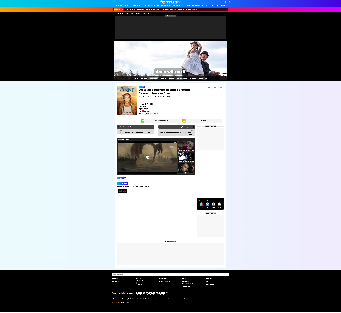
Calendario (139, 280)
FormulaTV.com (116, 302)
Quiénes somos (116, 299)
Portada (115, 278)
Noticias (119, 5)
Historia (148, 113)
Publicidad (171, 299)
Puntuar (203, 121)
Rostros (209, 278)
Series (127, 5)
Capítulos (146, 14)
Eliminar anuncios (171, 16)
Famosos (199, 5)
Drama (155, 113)
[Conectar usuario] (228, 2)
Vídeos (160, 5)
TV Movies (139, 284)
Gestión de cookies (161, 299)
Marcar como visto (161, 121)
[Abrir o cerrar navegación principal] (112, 2)
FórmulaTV (119, 14)
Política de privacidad (136, 299)
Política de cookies (149, 299)
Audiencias (136, 5)
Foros (207, 5)
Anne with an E (136, 14)
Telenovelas (188, 5)
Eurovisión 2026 (187, 284)
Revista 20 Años (218, 5)
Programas (176, 5)
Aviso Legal (125, 299)
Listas (138, 282)
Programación (148, 5)
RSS (184, 299)
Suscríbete (210, 285)
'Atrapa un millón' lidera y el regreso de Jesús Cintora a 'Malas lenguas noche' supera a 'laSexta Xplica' (156, 9)
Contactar (178, 299)
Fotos (167, 5)
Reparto (163, 78)
